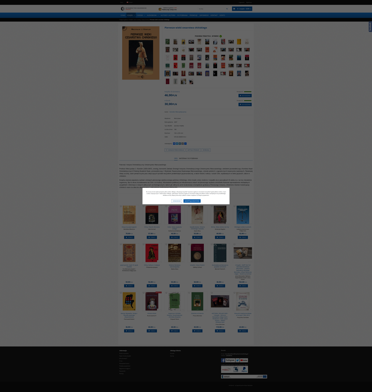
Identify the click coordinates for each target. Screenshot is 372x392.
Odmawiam (177, 201)
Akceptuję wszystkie (192, 201)
